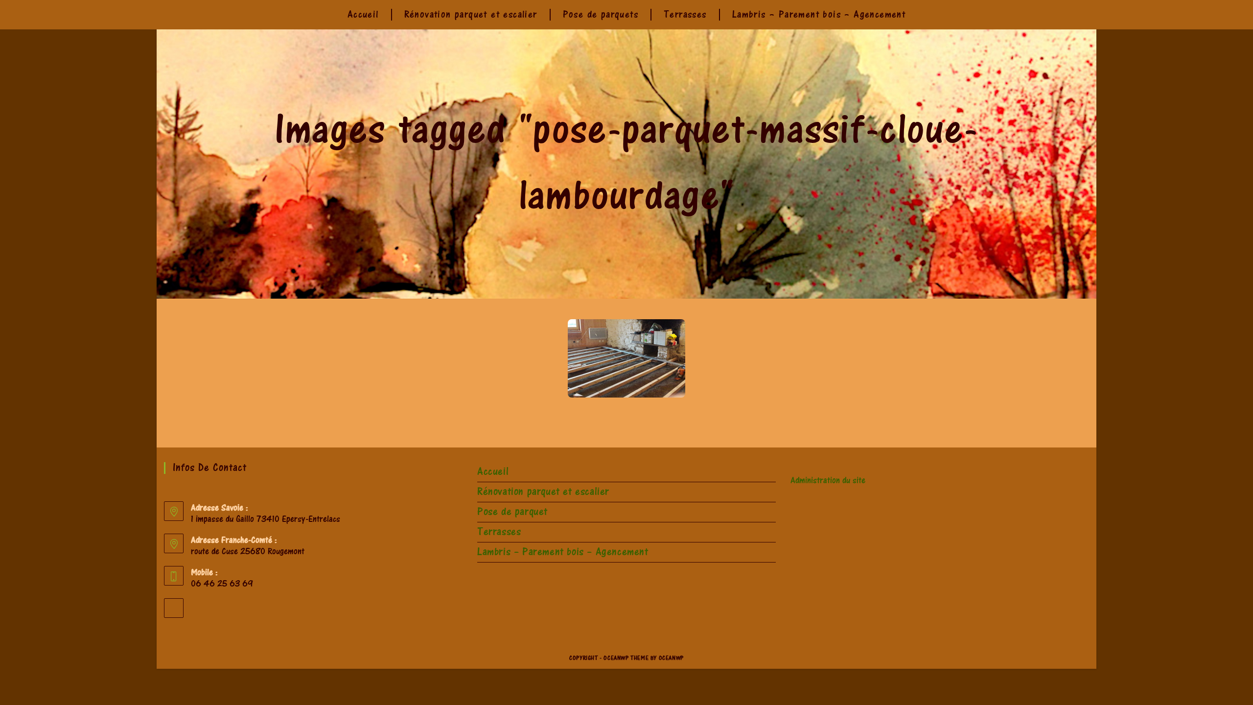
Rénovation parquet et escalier (543, 492)
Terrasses (499, 532)
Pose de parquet (512, 512)
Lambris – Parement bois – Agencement (563, 552)
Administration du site (827, 480)
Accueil (493, 472)
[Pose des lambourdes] (626, 358)
